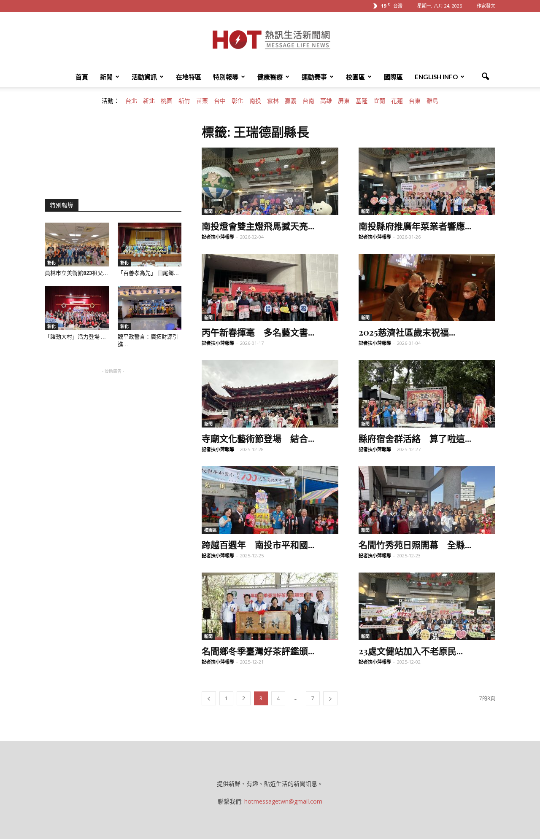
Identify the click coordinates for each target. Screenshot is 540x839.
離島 (432, 100)
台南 (308, 100)
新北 (149, 100)
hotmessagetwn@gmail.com (283, 801)
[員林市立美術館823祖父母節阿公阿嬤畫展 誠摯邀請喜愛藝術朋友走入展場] (77, 244)
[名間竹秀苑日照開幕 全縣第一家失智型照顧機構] (427, 500)
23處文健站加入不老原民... (411, 650)
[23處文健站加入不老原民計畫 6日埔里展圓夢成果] (427, 606)
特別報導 (225, 77)
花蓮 (397, 100)
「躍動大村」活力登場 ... (75, 336)
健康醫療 (270, 77)
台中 (220, 100)
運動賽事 (314, 77)
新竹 (184, 100)
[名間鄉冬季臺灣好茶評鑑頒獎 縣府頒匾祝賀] (270, 606)
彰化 (237, 100)
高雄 (326, 100)
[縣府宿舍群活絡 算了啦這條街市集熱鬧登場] (427, 394)
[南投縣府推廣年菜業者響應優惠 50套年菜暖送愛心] (427, 181)
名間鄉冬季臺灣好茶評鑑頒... (258, 650)
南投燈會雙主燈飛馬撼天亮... (258, 225)
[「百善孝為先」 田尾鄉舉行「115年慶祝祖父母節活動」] (150, 244)
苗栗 (202, 100)
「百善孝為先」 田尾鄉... (148, 273)
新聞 (106, 77)
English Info (436, 77)
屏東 (344, 100)
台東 (415, 100)
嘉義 (291, 100)
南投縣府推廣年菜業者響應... (415, 225)
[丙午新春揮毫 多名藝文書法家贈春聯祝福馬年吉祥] (270, 287)
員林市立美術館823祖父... (76, 273)
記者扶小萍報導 (218, 237)
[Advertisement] (113, 428)
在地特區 (188, 77)
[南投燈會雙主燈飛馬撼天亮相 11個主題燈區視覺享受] (270, 181)
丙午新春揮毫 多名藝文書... (258, 332)
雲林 (273, 100)
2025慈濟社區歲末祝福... (407, 332)
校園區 (355, 77)
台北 (131, 100)
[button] (485, 77)
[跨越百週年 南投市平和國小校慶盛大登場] (270, 500)
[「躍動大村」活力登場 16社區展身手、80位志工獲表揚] (77, 308)
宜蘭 (379, 100)
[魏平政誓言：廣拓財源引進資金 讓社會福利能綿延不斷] (150, 308)
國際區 (393, 77)
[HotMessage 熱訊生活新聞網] (270, 39)
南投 (255, 100)
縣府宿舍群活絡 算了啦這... (415, 438)
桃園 (167, 100)
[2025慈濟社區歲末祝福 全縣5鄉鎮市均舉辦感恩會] (427, 287)
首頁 (82, 77)
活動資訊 (144, 77)
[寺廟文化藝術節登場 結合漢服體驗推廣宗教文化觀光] (270, 394)
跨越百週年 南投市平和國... (258, 544)
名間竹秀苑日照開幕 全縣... (415, 544)
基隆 (361, 100)
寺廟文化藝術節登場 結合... (258, 438)
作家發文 (486, 6)
